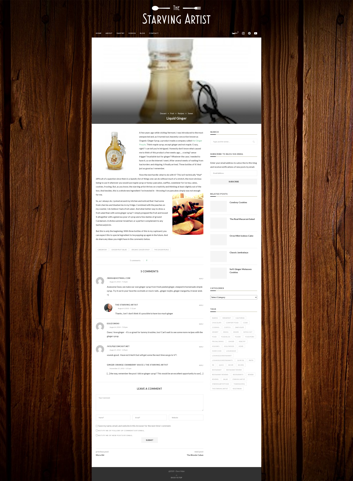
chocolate (216, 323)
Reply (201, 278)
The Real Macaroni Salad (242, 219)
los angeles (231, 351)
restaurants (238, 374)
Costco (227, 327)
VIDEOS (132, 33)
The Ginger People (161, 250)
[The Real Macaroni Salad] (218, 223)
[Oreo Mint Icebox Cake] (218, 239)
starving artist (238, 379)
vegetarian (237, 388)
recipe (230, 365)
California (240, 318)
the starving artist (220, 388)
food (214, 337)
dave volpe (239, 327)
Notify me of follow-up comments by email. (121, 431)
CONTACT (154, 33)
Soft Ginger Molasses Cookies (241, 270)
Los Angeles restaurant (222, 356)
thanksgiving (239, 384)
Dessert (163, 113)
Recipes (181, 113)
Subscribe (234, 181)
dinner (236, 332)
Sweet (190, 113)
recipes (241, 365)
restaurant (217, 370)
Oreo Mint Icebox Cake (241, 235)
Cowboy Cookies (238, 202)
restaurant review (234, 370)
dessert (215, 332)
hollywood (229, 346)
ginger (231, 341)
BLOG (142, 33)
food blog (225, 337)
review (250, 374)
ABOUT (109, 33)
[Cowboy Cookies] (218, 206)
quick (221, 365)
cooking (215, 327)
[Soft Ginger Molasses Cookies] (218, 273)
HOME (98, 33)
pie (213, 365)
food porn (249, 337)
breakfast (227, 318)
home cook (216, 351)
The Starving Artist (126, 305)
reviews (215, 379)
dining (225, 332)
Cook (245, 323)
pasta (251, 360)
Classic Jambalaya (239, 252)
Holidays (215, 346)
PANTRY (120, 33)
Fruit (172, 113)
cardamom (102, 250)
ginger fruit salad (119, 250)
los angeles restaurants (222, 360)
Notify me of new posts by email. (115, 435)
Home (241, 346)
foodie (238, 337)
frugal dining (218, 341)
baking (215, 318)
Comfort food (232, 323)
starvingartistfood (220, 384)
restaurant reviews (220, 374)
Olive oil (240, 360)
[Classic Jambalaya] (218, 256)
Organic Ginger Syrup (140, 250)
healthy (242, 341)
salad (225, 379)
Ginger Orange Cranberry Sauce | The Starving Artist (137, 365)
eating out (247, 332)
